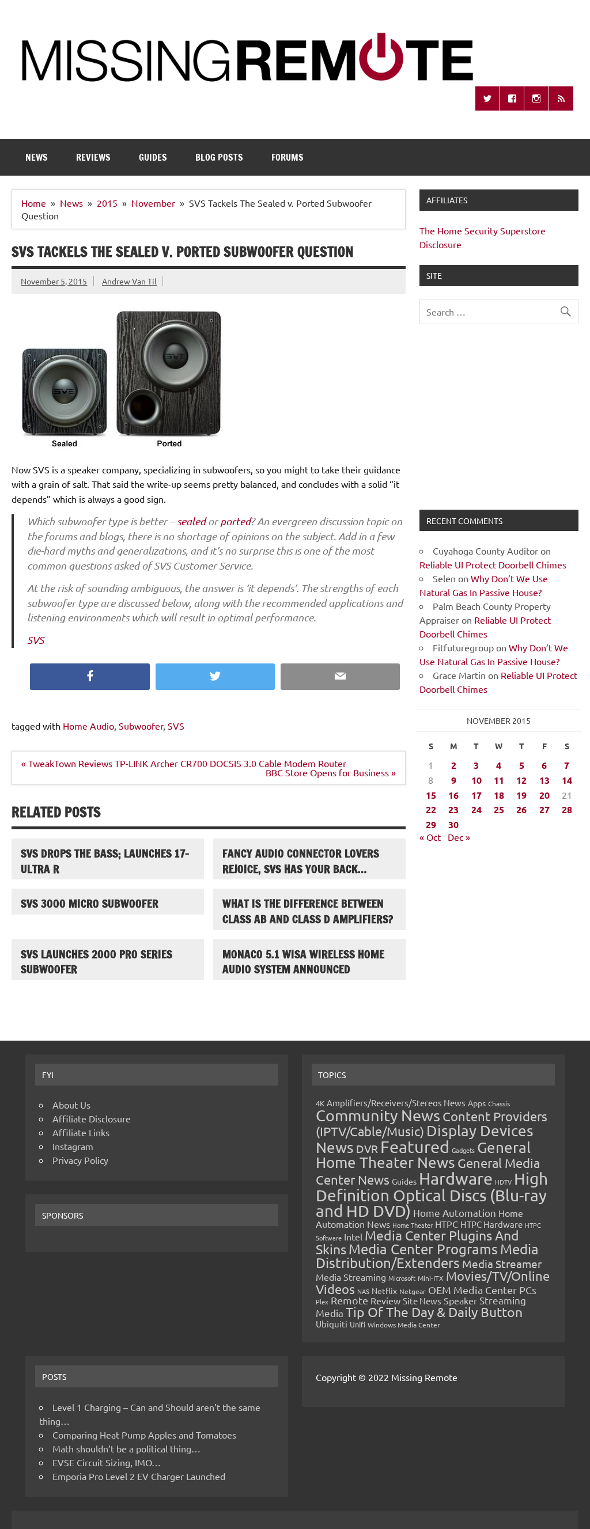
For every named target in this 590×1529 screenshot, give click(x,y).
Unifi (357, 1324)
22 (431, 809)
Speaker (460, 1300)
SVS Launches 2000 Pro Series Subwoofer (96, 961)
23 (453, 809)
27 (544, 809)
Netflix (384, 1290)
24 (476, 809)
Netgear (412, 1291)
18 (499, 795)
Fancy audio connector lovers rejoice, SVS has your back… (300, 861)
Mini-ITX (431, 1278)
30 (453, 824)
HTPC (446, 1224)
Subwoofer (141, 725)
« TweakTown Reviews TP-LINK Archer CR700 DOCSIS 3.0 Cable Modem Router (183, 763)
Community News (378, 1115)
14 (567, 780)
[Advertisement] (498, 424)
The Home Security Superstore (482, 230)
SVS (35, 639)
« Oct (430, 837)
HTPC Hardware (491, 1224)
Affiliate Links (80, 1132)
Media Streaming (351, 1277)
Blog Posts (219, 157)
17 (476, 795)
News (36, 157)
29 (431, 824)
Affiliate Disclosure (91, 1118)
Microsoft (401, 1278)
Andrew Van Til (129, 281)
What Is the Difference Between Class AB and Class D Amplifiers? (307, 911)
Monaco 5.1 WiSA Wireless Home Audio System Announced (303, 961)
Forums (287, 157)
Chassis (499, 1103)
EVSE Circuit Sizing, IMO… (106, 1462)
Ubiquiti (331, 1323)
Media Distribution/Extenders (427, 1255)
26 (521, 809)
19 (521, 795)
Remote (349, 1300)
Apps (477, 1103)
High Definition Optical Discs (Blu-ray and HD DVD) (432, 1194)
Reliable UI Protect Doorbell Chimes (492, 564)
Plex (322, 1301)
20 (544, 795)
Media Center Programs (423, 1248)
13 (544, 780)
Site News (422, 1300)
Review (385, 1300)
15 (431, 795)
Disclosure (440, 244)
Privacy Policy (80, 1160)
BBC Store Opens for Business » (331, 772)
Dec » (459, 837)
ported (235, 521)
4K (320, 1103)
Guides (153, 157)
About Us (71, 1104)
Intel (353, 1236)
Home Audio (88, 725)
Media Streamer (502, 1263)
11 (499, 780)
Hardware (456, 1178)
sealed (191, 521)
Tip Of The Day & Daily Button (434, 1311)
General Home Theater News (423, 1155)
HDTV (503, 1181)
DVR (367, 1148)
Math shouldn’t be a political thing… (126, 1448)
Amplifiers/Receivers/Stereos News (396, 1102)
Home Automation (454, 1212)
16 (453, 795)
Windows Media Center (404, 1324)
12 (521, 780)
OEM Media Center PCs (482, 1290)
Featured (414, 1146)
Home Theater (412, 1225)
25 (499, 809)
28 (567, 809)
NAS (363, 1291)
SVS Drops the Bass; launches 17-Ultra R (105, 861)
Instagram (72, 1146)
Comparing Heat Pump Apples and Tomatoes (144, 1434)
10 (476, 780)
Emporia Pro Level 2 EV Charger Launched (138, 1476)
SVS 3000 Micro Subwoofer (89, 903)
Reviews (93, 157)
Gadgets (463, 1150)
